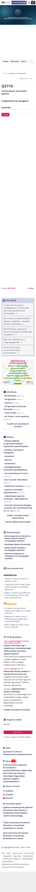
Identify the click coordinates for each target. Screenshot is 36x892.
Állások (10, 437)
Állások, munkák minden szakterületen (18, 516)
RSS (3, 853)
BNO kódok (15, 61)
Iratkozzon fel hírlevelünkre (13, 867)
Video (8, 748)
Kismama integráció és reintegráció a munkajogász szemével (17, 556)
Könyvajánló (11, 761)
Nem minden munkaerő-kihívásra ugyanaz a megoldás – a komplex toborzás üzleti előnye (17, 321)
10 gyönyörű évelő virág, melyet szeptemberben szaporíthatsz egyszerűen (17, 586)
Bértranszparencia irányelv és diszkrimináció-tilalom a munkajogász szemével (17, 538)
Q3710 (23, 61)
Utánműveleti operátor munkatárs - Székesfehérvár (16, 499)
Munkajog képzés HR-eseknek (17, 544)
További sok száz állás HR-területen (18, 425)
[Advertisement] (18, 203)
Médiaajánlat (27, 859)
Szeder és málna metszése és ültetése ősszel (16, 579)
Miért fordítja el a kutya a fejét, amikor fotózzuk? (17, 626)
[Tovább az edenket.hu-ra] (18, 574)
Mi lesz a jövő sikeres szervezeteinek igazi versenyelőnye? (12, 350)
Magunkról (7, 856)
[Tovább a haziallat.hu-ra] (18, 603)
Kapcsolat (17, 856)
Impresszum (17, 853)
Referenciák (29, 853)
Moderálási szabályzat (12, 859)
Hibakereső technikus (18, 486)
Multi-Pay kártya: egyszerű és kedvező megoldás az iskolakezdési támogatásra (18, 332)
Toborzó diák (14, 413)
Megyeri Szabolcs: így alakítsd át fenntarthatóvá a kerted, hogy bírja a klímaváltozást (17, 595)
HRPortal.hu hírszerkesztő (18, 73)
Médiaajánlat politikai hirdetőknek (15, 864)
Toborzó (12, 403)
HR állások (12, 392)
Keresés (5, 115)
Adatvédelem (28, 856)
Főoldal (5, 61)
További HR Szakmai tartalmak (17, 710)
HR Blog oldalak (14, 637)
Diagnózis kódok (14, 719)
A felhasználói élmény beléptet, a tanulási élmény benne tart (17, 671)
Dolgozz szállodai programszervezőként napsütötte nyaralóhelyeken (16, 444)
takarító (8, 460)
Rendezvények (13, 532)
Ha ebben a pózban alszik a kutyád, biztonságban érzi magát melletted (17, 610)
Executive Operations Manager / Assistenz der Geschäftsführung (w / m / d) (18, 508)
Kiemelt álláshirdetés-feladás (18, 522)
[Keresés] (29, 2)
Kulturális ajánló (13, 803)
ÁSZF (9, 853)
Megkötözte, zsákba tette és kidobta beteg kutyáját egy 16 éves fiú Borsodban (16, 618)
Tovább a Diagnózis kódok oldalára (17, 737)
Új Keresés (6, 107)
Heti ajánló (11, 300)
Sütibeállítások (8, 861)
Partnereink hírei (15, 568)
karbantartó (10, 463)
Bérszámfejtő (14, 396)
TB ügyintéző (14, 399)
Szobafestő (9, 456)
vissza (31, 288)
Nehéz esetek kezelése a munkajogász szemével (15, 549)
